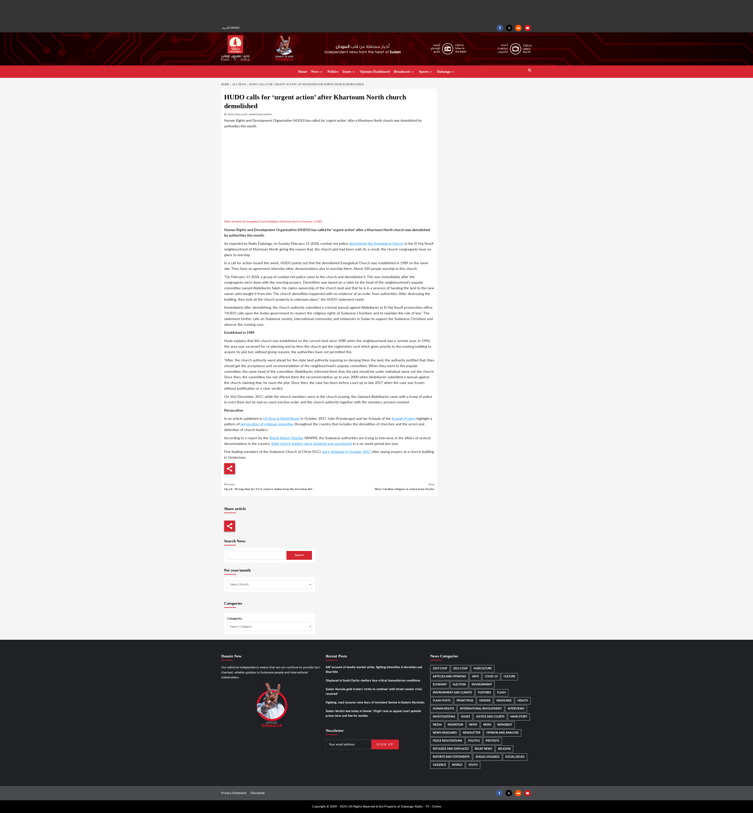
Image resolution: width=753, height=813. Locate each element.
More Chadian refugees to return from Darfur (404, 487)
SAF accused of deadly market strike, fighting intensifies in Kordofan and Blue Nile (374, 669)
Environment (482, 684)
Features (484, 692)
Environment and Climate (452, 692)
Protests (492, 741)
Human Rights (443, 708)
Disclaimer (257, 793)
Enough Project (404, 419)
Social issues (515, 757)
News (315, 71)
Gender (484, 700)
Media (437, 724)
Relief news (483, 749)
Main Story (518, 716)
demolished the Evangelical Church (376, 244)
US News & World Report (281, 419)
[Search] (529, 70)
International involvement (481, 708)
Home (302, 71)
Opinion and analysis (502, 732)
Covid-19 (491, 676)
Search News (235, 541)
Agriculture (483, 668)
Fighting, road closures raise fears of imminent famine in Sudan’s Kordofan (375, 702)
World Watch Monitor (286, 438)
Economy (440, 684)
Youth (473, 765)
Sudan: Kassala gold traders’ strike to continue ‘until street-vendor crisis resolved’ (374, 691)
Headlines (504, 700)
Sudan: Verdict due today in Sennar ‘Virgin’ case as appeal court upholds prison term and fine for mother (373, 713)
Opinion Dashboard (375, 71)
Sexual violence (487, 757)
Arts (475, 676)
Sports (424, 71)
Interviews (516, 708)
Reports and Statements (451, 757)
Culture (509, 676)
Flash (501, 692)
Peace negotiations (447, 741)
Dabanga (444, 71)
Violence (439, 765)
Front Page (465, 700)
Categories (234, 618)
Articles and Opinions (449, 676)
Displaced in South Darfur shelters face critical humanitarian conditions (373, 680)
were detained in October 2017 (346, 452)
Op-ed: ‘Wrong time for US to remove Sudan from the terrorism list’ (268, 487)
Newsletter (471, 732)
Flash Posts (442, 700)
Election (459, 684)
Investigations (444, 716)
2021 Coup (460, 668)
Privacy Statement (233, 793)
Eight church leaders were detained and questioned (311, 444)
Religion (504, 749)
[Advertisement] (376, 12)
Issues (346, 71)
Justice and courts (490, 716)
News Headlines (445, 732)
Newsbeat (504, 724)
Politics (332, 71)
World (457, 765)
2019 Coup (440, 668)
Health (522, 700)
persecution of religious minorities (267, 424)
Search (299, 555)
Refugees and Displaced (451, 749)
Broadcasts (402, 71)
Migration (455, 724)
